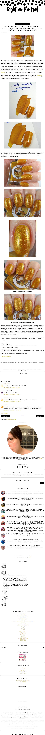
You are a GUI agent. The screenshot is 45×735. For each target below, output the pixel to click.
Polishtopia (23, 635)
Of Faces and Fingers (23, 631)
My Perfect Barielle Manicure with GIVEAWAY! (25, 539)
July (4, 591)
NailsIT (23, 627)
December (5, 574)
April (4, 594)
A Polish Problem (23, 613)
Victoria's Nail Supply (23, 673)
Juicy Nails (23, 625)
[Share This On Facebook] (19, 373)
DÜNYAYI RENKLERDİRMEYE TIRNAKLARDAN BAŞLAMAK (23, 621)
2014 (3, 600)
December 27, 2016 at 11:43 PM (12, 410)
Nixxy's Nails (23, 629)
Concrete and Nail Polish (22, 619)
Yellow (24, 370)
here (30, 557)
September (5, 589)
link (8, 474)
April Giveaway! (24, 503)
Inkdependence (37, 76)
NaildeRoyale (23, 669)
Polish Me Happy (23, 633)
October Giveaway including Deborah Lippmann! (25, 497)
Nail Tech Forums (23, 681)
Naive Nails (23, 628)
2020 (3, 568)
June (4, 592)
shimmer (20, 370)
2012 (3, 603)
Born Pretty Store (23, 668)
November (5, 586)
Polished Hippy (7, 397)
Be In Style (23, 614)
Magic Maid (23, 626)
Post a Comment (4, 413)
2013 (3, 602)
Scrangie (23, 636)
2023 (3, 565)
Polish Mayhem (23, 632)
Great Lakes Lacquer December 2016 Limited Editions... (15, 577)
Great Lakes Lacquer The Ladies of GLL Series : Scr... (14, 578)
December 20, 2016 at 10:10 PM (12, 401)
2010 (3, 605)
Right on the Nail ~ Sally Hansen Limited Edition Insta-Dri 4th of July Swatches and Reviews (25, 491)
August (5, 590)
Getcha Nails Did (23, 623)
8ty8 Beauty (23, 667)
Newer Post (6, 416)
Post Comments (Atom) (11, 419)
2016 (3, 573)
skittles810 (6, 383)
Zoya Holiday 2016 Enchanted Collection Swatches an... (15, 583)
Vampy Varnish (23, 637)
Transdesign (23, 672)
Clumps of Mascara (23, 618)
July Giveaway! (25, 515)
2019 (3, 570)
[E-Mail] (40, 458)
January (5, 598)
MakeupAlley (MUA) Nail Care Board (22, 680)
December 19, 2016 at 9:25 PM (12, 387)
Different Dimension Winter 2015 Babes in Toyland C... (15, 575)
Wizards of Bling (23, 639)
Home (22, 18)
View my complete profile (22, 459)
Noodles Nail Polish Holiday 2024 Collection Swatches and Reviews (25, 533)
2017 (3, 572)
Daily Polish (23, 620)
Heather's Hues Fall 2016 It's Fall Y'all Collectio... (14, 581)
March (4, 596)
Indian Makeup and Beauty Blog (23, 624)
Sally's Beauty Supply (23, 671)
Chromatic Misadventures (23, 617)
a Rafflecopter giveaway (6, 356)
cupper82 (22, 455)
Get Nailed (23, 622)
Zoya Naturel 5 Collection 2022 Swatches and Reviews (25, 545)
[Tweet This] (21, 373)
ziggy (5, 404)
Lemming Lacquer (20, 70)
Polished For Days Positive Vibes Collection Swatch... (15, 585)
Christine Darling (7, 390)
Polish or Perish (23, 634)
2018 (3, 571)
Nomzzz (23, 630)
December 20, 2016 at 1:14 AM (12, 394)
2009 (3, 606)
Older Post (39, 416)
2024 (3, 564)
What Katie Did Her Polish (23, 638)
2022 (3, 566)
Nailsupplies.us (23, 670)
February (5, 597)
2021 (3, 567)
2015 (3, 599)
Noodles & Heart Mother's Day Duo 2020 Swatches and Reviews (24, 509)
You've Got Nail (23, 640)
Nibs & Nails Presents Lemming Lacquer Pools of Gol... (15, 579)
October (5, 587)
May (4, 593)
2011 (3, 604)
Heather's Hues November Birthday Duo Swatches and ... (15, 580)
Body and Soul (23, 616)
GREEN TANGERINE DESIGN (27, 734)
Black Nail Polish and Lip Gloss (23, 615)
